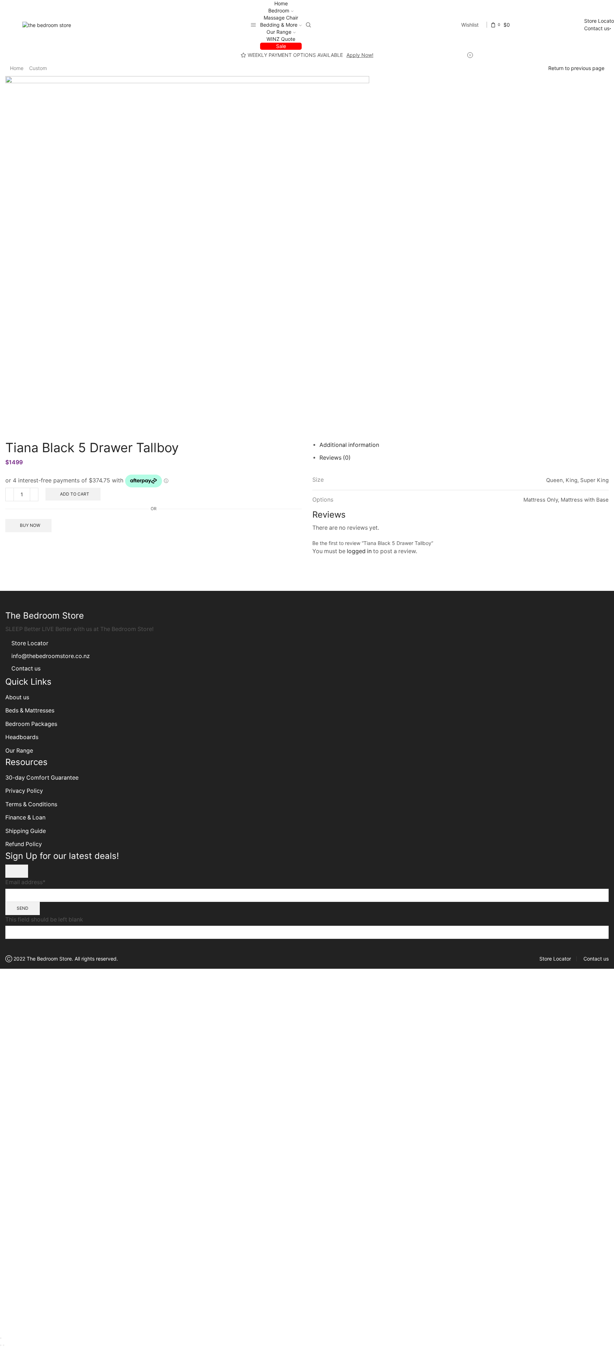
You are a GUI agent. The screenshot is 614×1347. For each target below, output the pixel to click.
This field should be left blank (44, 919)
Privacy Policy (24, 790)
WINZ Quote (280, 39)
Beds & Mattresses (29, 710)
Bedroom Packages (32, 724)
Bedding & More (278, 25)
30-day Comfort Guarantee (42, 777)
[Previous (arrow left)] (0, 1345)
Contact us (596, 28)
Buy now (30, 525)
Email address (25, 882)
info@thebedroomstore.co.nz (50, 656)
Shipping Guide (25, 831)
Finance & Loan (25, 817)
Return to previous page (576, 68)
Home (281, 3)
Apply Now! (359, 55)
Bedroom (278, 10)
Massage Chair (281, 18)
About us (17, 697)
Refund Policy (23, 844)
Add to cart (74, 494)
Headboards (21, 737)
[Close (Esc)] (0, 1338)
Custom (38, 68)
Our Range (278, 32)
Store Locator (29, 643)
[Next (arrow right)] (3, 1345)
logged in (359, 551)
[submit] (16, 871)
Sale (281, 46)
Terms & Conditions (31, 804)
